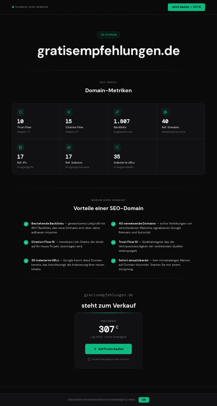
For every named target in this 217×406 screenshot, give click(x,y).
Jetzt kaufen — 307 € (186, 7)
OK (144, 400)
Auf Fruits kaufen (111, 349)
